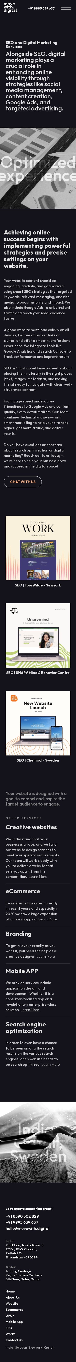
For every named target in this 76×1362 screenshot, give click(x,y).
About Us (13, 1297)
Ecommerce (14, 1309)
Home (10, 1291)
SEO (9, 1328)
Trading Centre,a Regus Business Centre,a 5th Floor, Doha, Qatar (24, 1273)
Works (10, 1334)
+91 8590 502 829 (22, 1216)
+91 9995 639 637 (41, 8)
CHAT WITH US (22, 481)
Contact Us (14, 1340)
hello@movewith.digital (27, 1228)
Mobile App (14, 1322)
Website (12, 1303)
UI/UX (10, 1316)
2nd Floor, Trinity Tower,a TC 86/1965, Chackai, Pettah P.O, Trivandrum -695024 (25, 1249)
